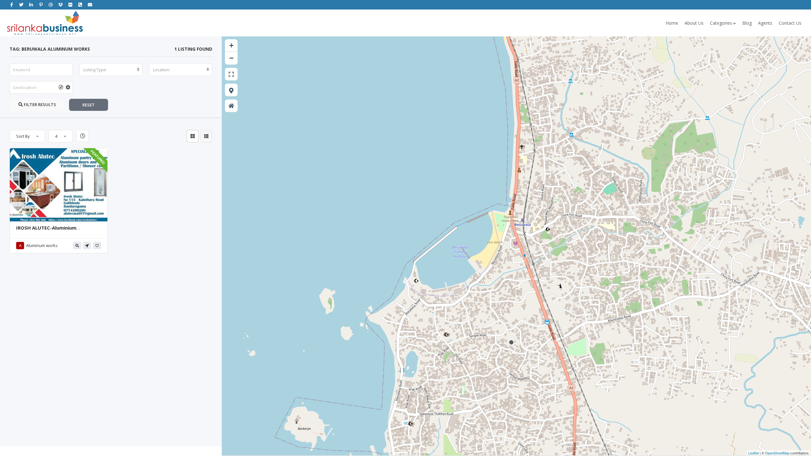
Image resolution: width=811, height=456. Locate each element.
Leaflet (753, 452)
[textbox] (111, 70)
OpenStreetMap (777, 452)
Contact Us (790, 23)
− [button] (231, 58)
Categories (721, 23)
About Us (694, 23)
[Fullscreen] (231, 74)
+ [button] (231, 45)
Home (672, 23)
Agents (765, 23)
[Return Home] (231, 105)
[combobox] (111, 69)
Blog (747, 23)
